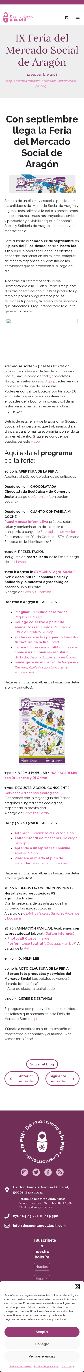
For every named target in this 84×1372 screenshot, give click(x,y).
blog (9, 81)
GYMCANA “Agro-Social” (54, 572)
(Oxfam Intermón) (59, 934)
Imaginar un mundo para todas (41, 612)
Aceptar (42, 1332)
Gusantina (43, 592)
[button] (77, 1286)
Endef (54, 642)
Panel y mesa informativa (26, 522)
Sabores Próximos (65, 913)
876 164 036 (23, 1216)
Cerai (27, 592)
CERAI (28, 913)
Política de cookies (21, 1366)
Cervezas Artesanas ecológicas (31, 793)
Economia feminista (27, 81)
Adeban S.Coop (27, 853)
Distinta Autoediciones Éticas (53, 657)
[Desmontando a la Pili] (18, 17)
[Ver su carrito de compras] (66, 17)
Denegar (42, 1344)
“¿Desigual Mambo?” (41, 944)
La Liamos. (18, 562)
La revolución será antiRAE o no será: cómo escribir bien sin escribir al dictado (46, 652)
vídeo (35, 442)
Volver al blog (42, 1064)
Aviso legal (68, 1366)
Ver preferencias (42, 1356)
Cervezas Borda (36, 813)
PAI (26, 948)
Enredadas (49, 81)
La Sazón (41, 913)
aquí (33, 1019)
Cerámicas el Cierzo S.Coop (54, 833)
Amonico (40, 497)
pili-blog (41, 86)
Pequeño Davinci (28, 617)
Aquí (48, 381)
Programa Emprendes (50, 863)
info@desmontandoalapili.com (39, 1226)
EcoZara (14, 918)
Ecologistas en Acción (58, 532)
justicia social (67, 81)
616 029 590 (47, 1216)
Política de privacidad (46, 1366)
